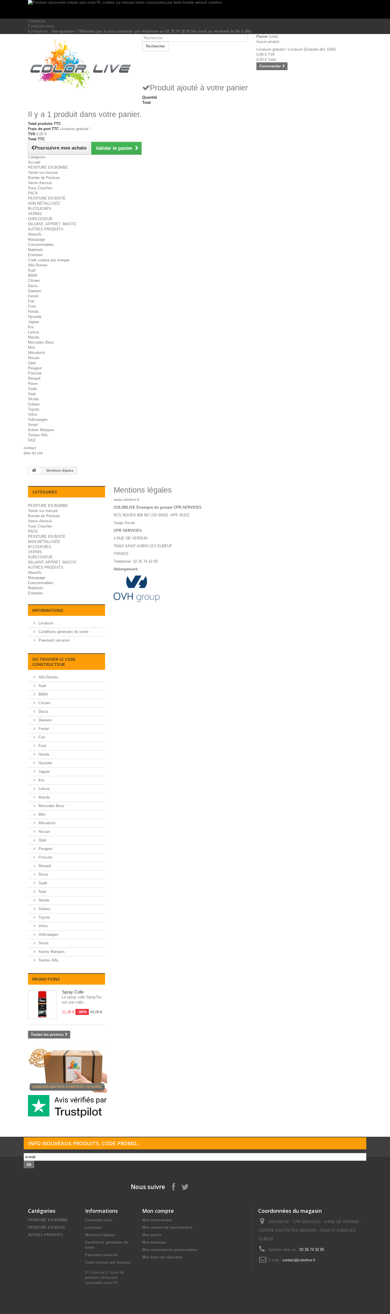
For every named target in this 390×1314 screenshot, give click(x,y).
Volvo (32, 414)
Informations (47, 610)
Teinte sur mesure (43, 172)
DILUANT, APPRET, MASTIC (52, 224)
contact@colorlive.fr (298, 1260)
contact (30, 448)
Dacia (32, 286)
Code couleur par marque (48, 260)
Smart (33, 425)
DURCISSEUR (40, 219)
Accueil (34, 162)
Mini (31, 347)
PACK (33, 193)
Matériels (35, 250)
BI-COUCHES (39, 208)
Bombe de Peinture (44, 178)
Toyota (33, 409)
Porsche (35, 373)
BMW (32, 275)
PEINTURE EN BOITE (47, 198)
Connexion (36, 21)
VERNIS (35, 214)
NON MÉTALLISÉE (44, 203)
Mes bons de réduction (162, 1257)
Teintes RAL (38, 435)
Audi (31, 270)
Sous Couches (40, 188)
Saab (32, 389)
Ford (31, 306)
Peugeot (35, 368)
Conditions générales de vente (63, 632)
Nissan (33, 358)
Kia (30, 327)
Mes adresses (154, 1242)
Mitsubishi (36, 353)
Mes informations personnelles (169, 1250)
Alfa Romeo (37, 265)
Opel (32, 363)
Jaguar (33, 322)
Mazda (33, 337)
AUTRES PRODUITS (45, 229)
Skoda (33, 399)
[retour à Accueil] (34, 470)
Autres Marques (41, 430)
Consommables (41, 244)
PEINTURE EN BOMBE (48, 167)
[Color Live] (81, 64)
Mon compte (158, 1210)
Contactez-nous (41, 26)
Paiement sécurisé (53, 640)
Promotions (46, 979)
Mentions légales (100, 1235)
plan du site (33, 453)
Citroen (34, 280)
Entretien (35, 255)
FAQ (31, 440)
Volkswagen (38, 419)
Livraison (45, 623)
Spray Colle (73, 992)
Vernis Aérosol (40, 183)
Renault (34, 378)
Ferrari (33, 296)
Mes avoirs (151, 1235)
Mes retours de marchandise (167, 1227)
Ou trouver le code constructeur (54, 661)
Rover (33, 383)
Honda (33, 311)
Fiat (31, 301)
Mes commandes (157, 1220)
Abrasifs (35, 234)
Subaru (34, 404)
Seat (32, 394)
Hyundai (34, 316)
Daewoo (34, 291)
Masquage (36, 239)
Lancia (33, 332)
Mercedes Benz (41, 342)
